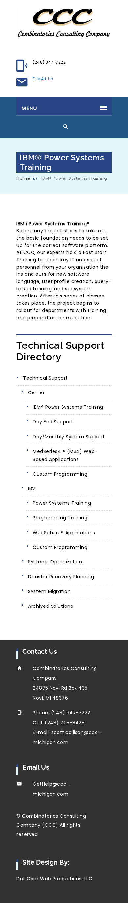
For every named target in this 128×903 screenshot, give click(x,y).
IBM (32, 488)
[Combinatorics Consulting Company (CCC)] (64, 23)
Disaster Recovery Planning (61, 576)
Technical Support (45, 378)
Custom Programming (60, 474)
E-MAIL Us (43, 79)
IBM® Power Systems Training (68, 407)
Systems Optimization (55, 561)
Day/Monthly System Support (69, 436)
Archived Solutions (50, 606)
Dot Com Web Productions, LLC (54, 878)
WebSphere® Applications (64, 532)
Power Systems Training (62, 503)
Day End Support (53, 421)
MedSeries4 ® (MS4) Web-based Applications (65, 455)
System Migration (49, 591)
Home (23, 178)
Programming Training (60, 517)
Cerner (36, 392)
